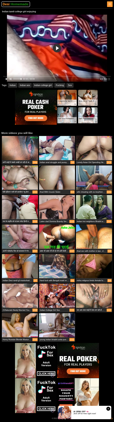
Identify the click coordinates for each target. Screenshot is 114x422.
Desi (15, 4)
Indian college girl (43, 85)
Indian (13, 85)
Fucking (60, 85)
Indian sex (25, 85)
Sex (70, 85)
